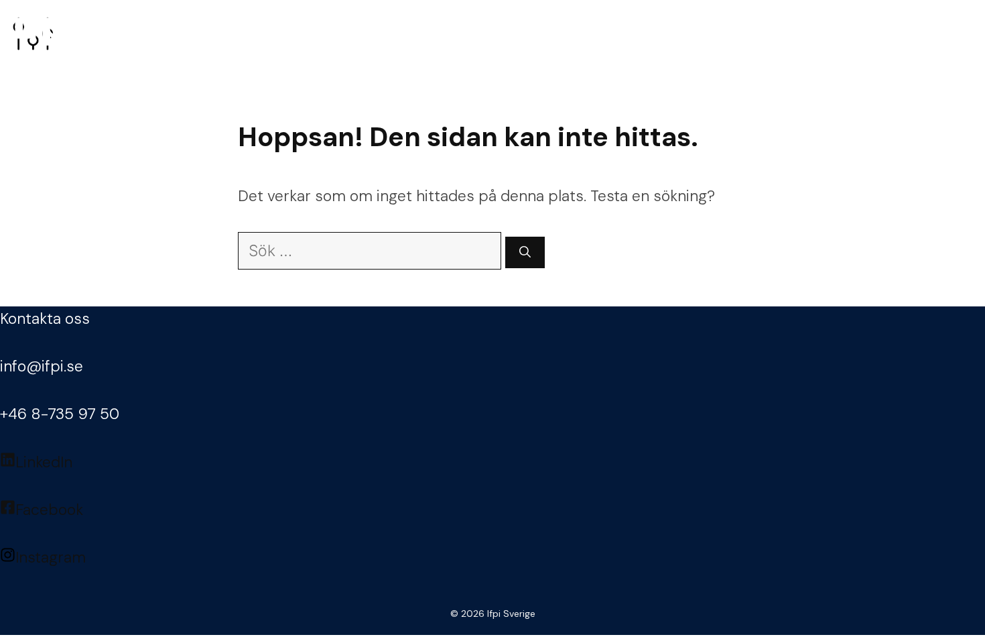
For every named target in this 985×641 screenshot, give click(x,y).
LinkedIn (43, 462)
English (934, 33)
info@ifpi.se (41, 366)
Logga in (234, 34)
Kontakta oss (45, 318)
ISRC (652, 33)
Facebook (49, 510)
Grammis (719, 33)
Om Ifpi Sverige (819, 34)
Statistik (565, 34)
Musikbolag (343, 33)
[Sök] (525, 253)
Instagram (50, 557)
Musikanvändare (459, 33)
